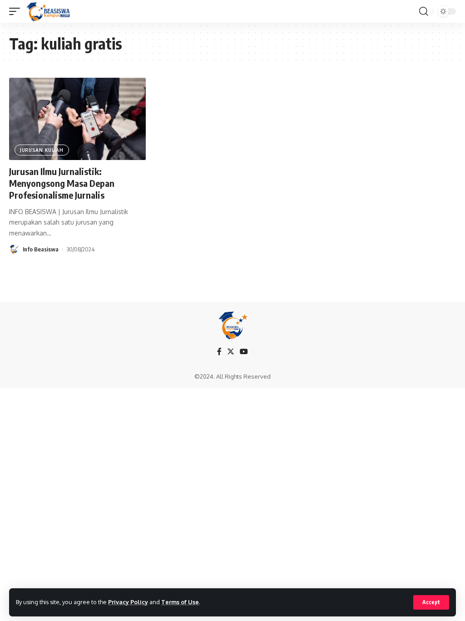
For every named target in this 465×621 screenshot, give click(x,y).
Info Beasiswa (41, 249)
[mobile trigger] (17, 11)
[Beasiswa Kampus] (49, 11)
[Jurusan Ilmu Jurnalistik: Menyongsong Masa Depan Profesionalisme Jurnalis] (77, 119)
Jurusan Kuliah (42, 150)
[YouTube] (243, 352)
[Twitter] (231, 352)
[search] (423, 11)
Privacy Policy (128, 602)
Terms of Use (180, 602)
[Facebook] (219, 352)
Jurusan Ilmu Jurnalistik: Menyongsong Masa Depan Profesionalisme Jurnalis (61, 182)
